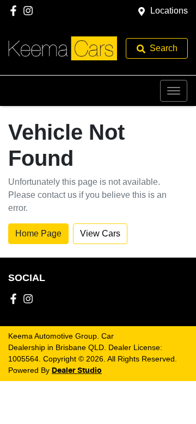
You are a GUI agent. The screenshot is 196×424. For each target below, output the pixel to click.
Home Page (38, 233)
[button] (173, 91)
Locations (169, 10)
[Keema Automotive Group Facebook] (15, 10)
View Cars (100, 233)
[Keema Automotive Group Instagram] (30, 10)
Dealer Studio (77, 371)
